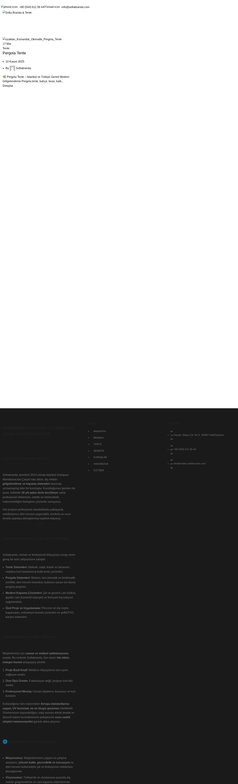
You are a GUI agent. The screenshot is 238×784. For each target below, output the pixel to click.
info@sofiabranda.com (75, 7)
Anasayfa (8, 35)
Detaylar (8, 85)
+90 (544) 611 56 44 (31, 7)
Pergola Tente (14, 53)
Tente (6, 48)
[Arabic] (2, 1)
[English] (7, 1)
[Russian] (16, 1)
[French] (11, 1)
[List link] (119, 442)
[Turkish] (20, 1)
